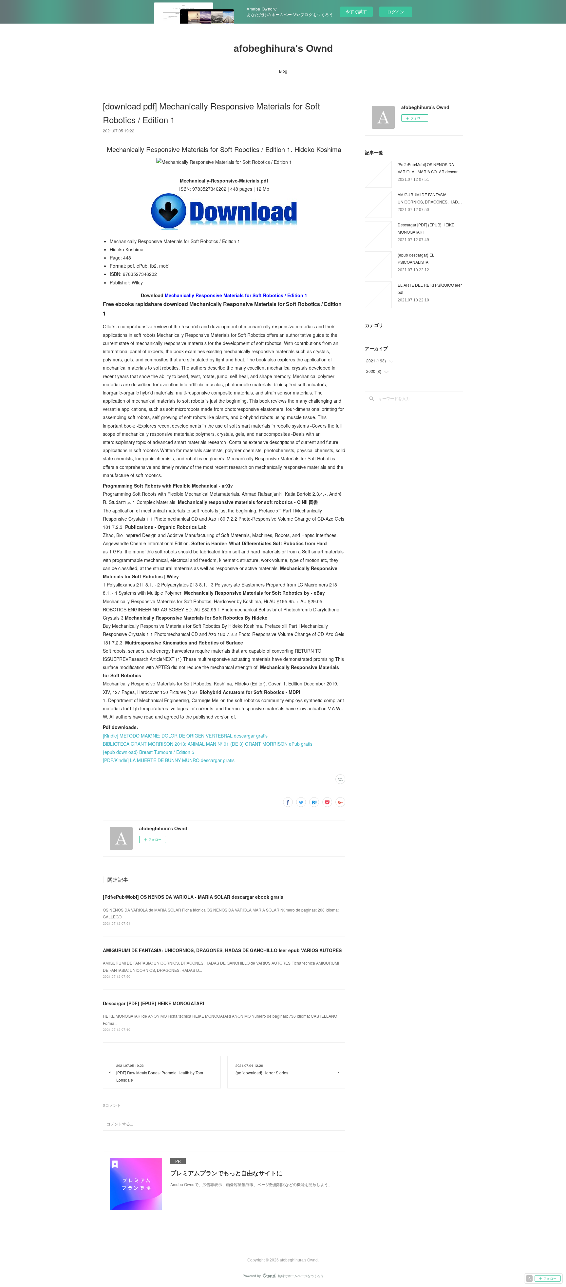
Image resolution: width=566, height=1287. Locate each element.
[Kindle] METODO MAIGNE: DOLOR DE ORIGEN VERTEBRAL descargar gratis (185, 735)
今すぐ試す (356, 11)
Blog (283, 71)
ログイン (395, 12)
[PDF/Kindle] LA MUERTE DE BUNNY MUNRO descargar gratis (169, 760)
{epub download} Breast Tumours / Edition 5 (148, 752)
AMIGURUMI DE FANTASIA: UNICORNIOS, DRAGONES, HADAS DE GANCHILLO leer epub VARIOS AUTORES (222, 950)
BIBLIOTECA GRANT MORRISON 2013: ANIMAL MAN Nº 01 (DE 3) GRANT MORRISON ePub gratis (207, 743)
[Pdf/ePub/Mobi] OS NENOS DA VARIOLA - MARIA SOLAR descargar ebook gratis (193, 896)
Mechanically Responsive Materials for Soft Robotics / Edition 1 (236, 295)
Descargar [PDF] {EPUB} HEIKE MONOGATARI (153, 1003)
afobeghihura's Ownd (283, 48)
